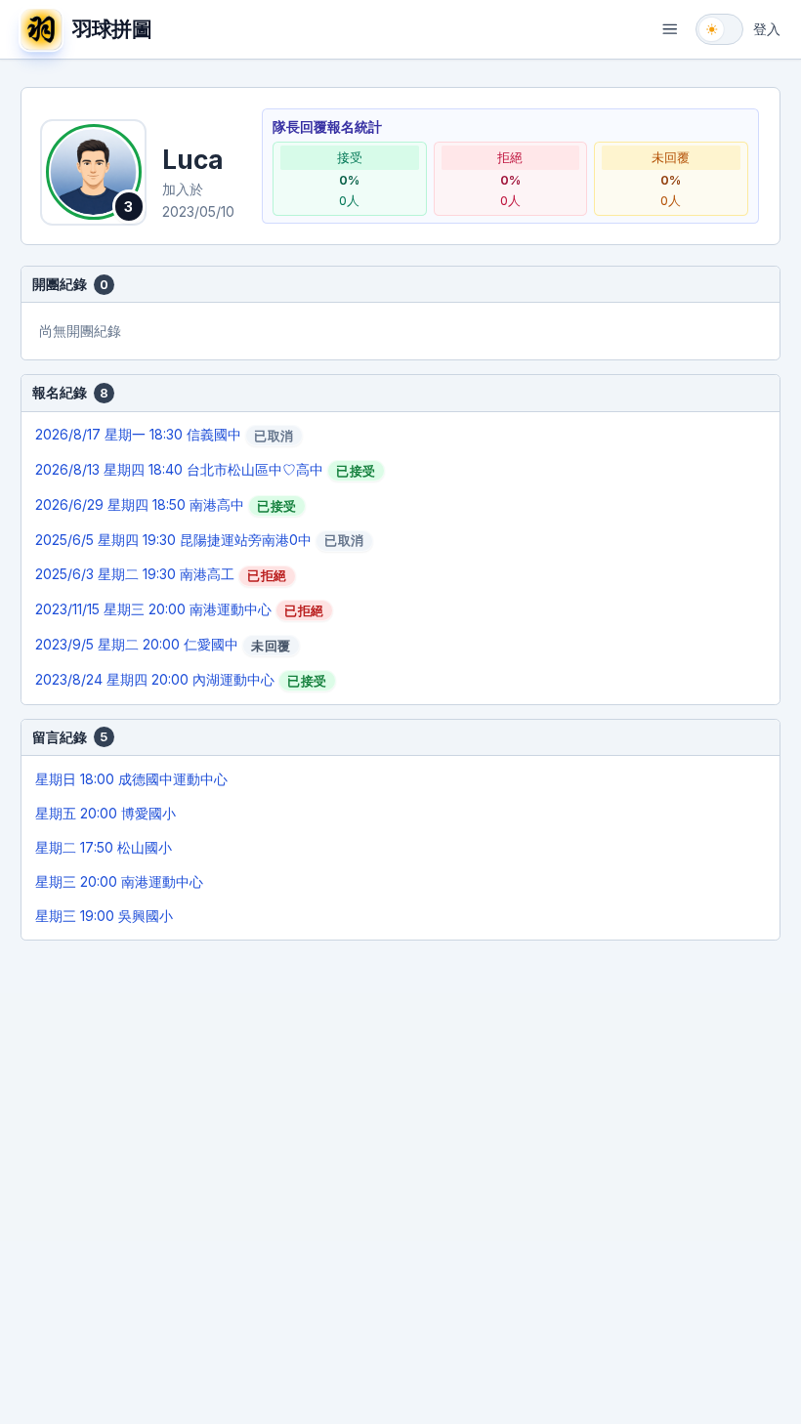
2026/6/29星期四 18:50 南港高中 (165, 505)
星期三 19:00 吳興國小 (104, 915)
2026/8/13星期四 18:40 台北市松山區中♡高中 (205, 470)
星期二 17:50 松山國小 (103, 847)
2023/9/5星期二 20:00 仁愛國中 (162, 644)
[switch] (719, 29)
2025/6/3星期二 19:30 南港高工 (160, 574)
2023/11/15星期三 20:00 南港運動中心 (179, 609)
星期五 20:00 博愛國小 (105, 813)
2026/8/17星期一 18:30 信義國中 (164, 434)
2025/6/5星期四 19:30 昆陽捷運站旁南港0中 (199, 540)
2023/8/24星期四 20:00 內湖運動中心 (180, 680)
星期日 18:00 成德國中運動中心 (131, 779)
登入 (766, 29)
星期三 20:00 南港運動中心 (119, 881)
